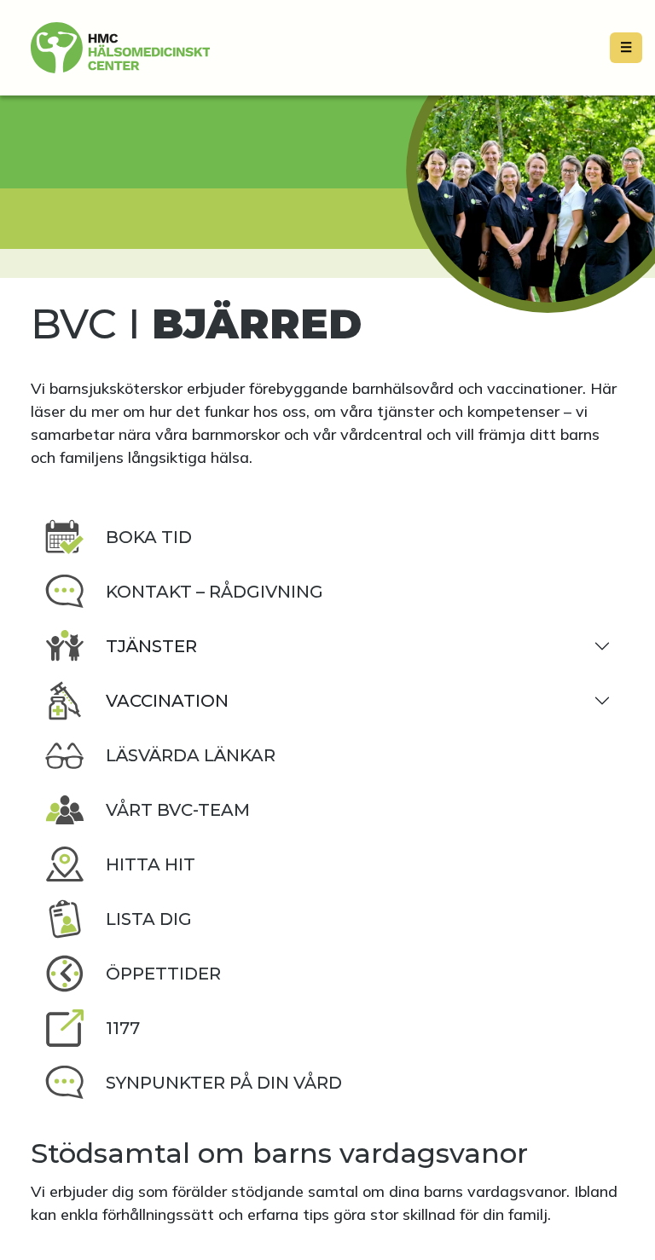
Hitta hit (150, 864)
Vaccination (167, 701)
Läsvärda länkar (190, 755)
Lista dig (149, 919)
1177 (123, 1028)
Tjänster (151, 646)
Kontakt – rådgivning (214, 591)
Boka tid (149, 537)
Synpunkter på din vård (224, 1082)
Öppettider (163, 973)
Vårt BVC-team (178, 810)
